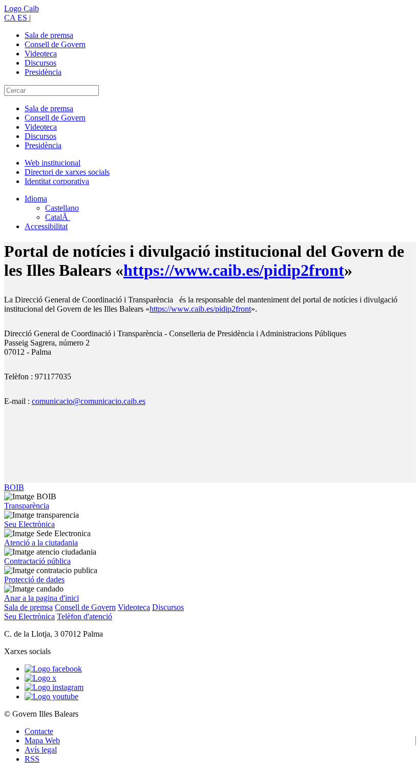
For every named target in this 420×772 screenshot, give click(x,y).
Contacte (39, 731)
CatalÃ (57, 217)
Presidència (43, 72)
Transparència (26, 505)
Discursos (40, 62)
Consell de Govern (55, 44)
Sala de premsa (49, 35)
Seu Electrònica (29, 524)
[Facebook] (53, 668)
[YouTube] (51, 696)
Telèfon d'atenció (84, 616)
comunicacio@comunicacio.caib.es (88, 401)
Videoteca (41, 53)
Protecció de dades (34, 579)
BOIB (14, 487)
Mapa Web (42, 740)
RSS (32, 759)
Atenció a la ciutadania (41, 542)
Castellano (62, 208)
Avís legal (41, 749)
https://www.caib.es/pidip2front (233, 270)
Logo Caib (21, 8)
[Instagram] (54, 687)
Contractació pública (37, 561)
